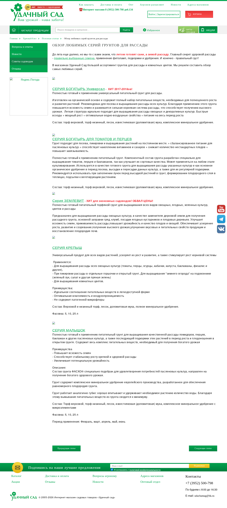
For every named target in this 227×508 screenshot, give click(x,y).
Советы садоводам (22, 61)
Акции (210, 30)
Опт (131, 4)
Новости (176, 4)
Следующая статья (203, 448)
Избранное (153, 30)
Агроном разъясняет (152, 4)
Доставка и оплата (111, 4)
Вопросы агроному (105, 476)
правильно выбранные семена (74, 58)
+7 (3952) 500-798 (199, 483)
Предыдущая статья (66, 448)
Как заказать (86, 4)
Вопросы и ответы (22, 46)
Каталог (16, 476)
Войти (152, 14)
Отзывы (16, 68)
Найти (126, 30)
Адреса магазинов (198, 4)
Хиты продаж (190, 30)
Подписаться (199, 466)
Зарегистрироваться (168, 14)
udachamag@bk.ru (204, 495)
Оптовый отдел (150, 481)
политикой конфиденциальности (145, 469)
